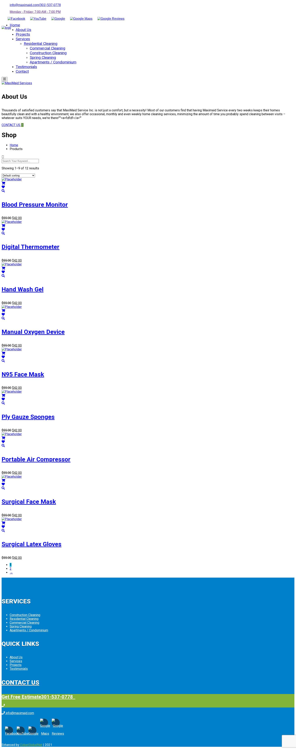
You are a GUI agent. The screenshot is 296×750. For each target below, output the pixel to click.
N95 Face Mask (23, 374)
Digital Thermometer (30, 246)
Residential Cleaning (40, 43)
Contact (22, 71)
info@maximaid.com (24, 5)
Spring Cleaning (43, 57)
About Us (23, 29)
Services (23, 39)
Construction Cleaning (48, 53)
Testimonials (26, 66)
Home (15, 25)
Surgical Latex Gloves (31, 544)
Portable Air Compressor (36, 459)
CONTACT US (11, 125)
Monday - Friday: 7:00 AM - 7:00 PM (35, 11)
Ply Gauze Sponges (28, 416)
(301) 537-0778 (50, 5)
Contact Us (20, 682)
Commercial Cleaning (47, 48)
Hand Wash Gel (22, 289)
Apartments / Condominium (53, 62)
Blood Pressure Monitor (35, 204)
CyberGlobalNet (31, 745)
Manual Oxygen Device (33, 331)
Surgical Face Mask (29, 501)
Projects (23, 34)
